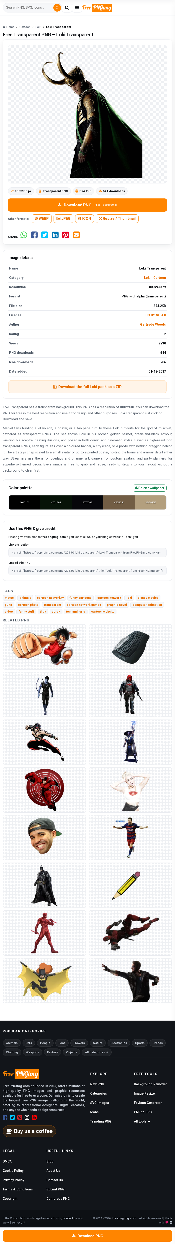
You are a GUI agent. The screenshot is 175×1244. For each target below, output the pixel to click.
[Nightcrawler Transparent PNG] (44, 694)
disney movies (148, 597)
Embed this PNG (19, 562)
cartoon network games (84, 604)
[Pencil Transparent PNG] (130, 885)
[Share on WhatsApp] (23, 236)
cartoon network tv (50, 597)
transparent (52, 604)
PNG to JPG (143, 1112)
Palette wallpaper (151, 488)
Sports (139, 1043)
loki (129, 597)
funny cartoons (80, 597)
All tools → (142, 1121)
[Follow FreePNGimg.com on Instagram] (27, 1117)
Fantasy (52, 1052)
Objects (71, 1052)
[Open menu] (77, 8)
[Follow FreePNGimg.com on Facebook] (5, 1117)
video (9, 611)
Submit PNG (55, 1189)
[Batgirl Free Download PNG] (44, 980)
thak (43, 611)
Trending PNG (100, 1121)
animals (25, 597)
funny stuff (26, 611)
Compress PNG (58, 1198)
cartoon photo (28, 604)
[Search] (57, 8)
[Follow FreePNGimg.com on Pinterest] (19, 1117)
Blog (50, 1161)
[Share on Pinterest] (65, 236)
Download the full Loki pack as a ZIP (90, 386)
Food (62, 1043)
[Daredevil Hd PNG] (44, 789)
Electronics (119, 1043)
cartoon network (109, 597)
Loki (147, 277)
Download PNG (90, 205)
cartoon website (102, 611)
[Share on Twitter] (44, 236)
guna (8, 604)
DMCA (7, 1161)
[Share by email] (76, 236)
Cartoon (159, 277)
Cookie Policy (13, 1170)
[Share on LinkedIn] (55, 236)
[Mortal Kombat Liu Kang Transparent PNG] (44, 742)
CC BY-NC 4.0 (155, 315)
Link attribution (18, 544)
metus (9, 597)
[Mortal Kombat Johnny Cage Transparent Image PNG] (130, 980)
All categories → (96, 1052)
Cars (29, 1043)
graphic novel (117, 604)
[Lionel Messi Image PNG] (130, 837)
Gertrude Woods (153, 324)
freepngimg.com (124, 1218)
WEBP (43, 218)
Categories (98, 1093)
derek (56, 611)
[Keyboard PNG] (130, 646)
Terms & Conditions (18, 1189)
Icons (94, 1112)
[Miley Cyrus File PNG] (130, 789)
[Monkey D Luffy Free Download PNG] (44, 646)
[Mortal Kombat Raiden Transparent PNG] (130, 742)
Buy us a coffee (33, 1131)
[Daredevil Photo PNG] (44, 933)
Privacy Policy (13, 1180)
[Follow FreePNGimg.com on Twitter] (12, 1117)
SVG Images (99, 1102)
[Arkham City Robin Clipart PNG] (130, 694)
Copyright (10, 1198)
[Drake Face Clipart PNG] (44, 837)
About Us (53, 1170)
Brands (158, 1043)
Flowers (79, 1043)
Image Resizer (145, 1093)
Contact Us (54, 1180)
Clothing (12, 1052)
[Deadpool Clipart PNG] (130, 933)
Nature (98, 1043)
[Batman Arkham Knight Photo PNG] (44, 885)
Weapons (32, 1052)
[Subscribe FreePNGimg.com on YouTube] (34, 1117)
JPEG (65, 218)
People (45, 1043)
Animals (12, 1043)
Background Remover (150, 1084)
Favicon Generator (148, 1102)
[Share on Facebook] (34, 236)
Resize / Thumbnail (119, 218)
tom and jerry (75, 611)
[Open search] (67, 8)
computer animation (147, 604)
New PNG (97, 1084)
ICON (86, 218)
